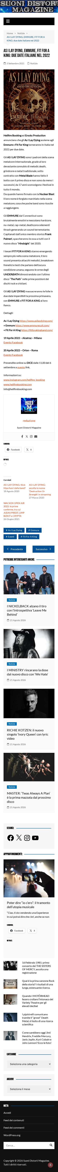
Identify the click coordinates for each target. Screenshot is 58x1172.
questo (21, 367)
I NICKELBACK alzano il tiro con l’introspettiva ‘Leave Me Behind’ (26, 610)
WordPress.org (12, 1135)
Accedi (7, 1112)
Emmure (35, 530)
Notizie (34, 63)
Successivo (41, 549)
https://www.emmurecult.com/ (32, 325)
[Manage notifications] (50, 1165)
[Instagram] (31, 436)
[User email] (35, 436)
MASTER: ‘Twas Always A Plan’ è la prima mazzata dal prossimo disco (29, 797)
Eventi (11, 536)
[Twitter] (26, 436)
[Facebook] (22, 436)
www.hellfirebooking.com (18, 384)
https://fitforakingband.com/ (37, 330)
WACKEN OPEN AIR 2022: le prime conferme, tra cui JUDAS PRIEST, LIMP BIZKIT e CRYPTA (14, 509)
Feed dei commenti (14, 1127)
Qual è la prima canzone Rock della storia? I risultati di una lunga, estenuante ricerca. (38, 984)
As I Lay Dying (15, 530)
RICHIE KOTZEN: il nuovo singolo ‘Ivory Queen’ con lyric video (27, 734)
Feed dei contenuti (14, 1120)
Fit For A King (30, 536)
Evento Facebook (13, 342)
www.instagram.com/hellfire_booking (24, 379)
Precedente (17, 549)
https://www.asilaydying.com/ (36, 320)
